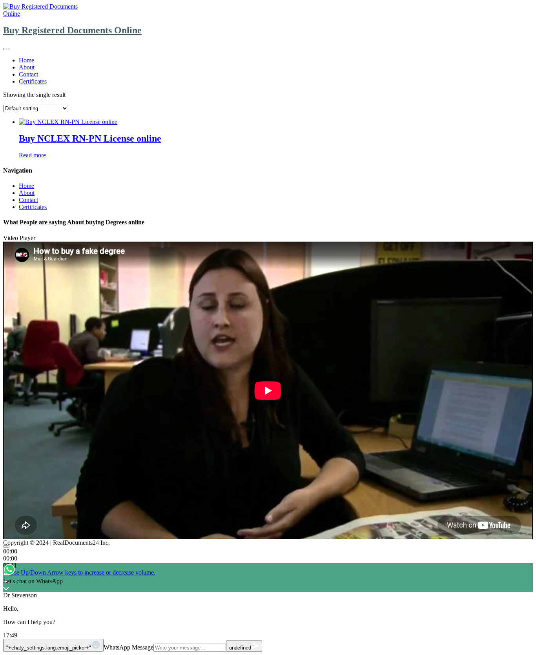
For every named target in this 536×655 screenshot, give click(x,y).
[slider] (82, 572)
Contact (28, 74)
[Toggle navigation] (6, 49)
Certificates (33, 81)
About (27, 67)
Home (26, 60)
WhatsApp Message (128, 647)
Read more (32, 155)
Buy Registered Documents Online (72, 30)
